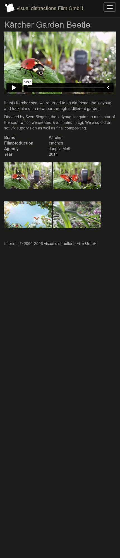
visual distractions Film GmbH (50, 7)
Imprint (10, 243)
